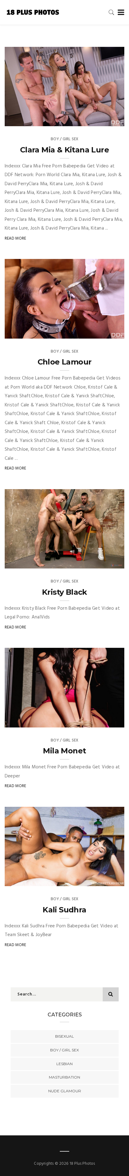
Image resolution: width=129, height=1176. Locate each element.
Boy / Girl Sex (65, 139)
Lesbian (64, 1063)
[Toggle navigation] (119, 12)
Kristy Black (64, 592)
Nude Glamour (64, 1091)
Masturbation (64, 1077)
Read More (15, 238)
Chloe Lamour (65, 361)
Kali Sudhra (64, 909)
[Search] (111, 12)
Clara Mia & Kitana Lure (64, 149)
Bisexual (64, 1036)
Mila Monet (64, 750)
